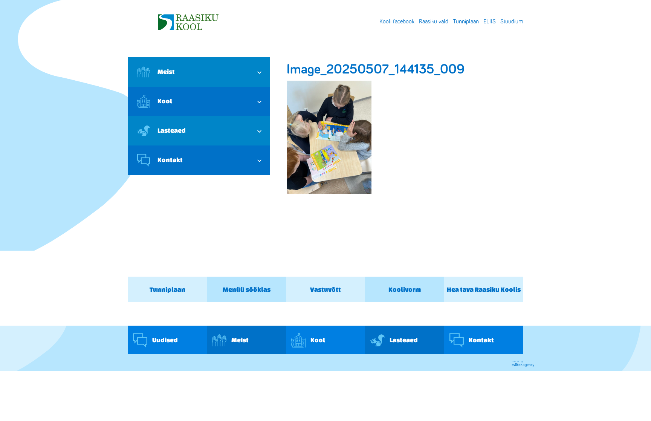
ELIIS (489, 21)
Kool (164, 100)
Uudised (164, 339)
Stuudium (511, 21)
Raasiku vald (433, 21)
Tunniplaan (466, 21)
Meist (166, 71)
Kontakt (170, 159)
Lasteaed (171, 130)
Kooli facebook (396, 21)
